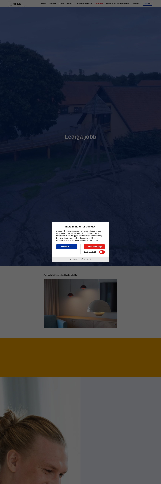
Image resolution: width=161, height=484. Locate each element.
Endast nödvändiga (94, 247)
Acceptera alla (66, 247)
